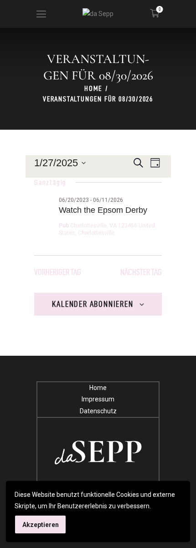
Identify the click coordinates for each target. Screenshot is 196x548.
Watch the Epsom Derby (103, 210)
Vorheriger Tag (57, 272)
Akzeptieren (40, 524)
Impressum (98, 399)
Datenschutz (98, 411)
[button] (41, 14)
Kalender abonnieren (92, 304)
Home (93, 88)
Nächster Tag (141, 272)
